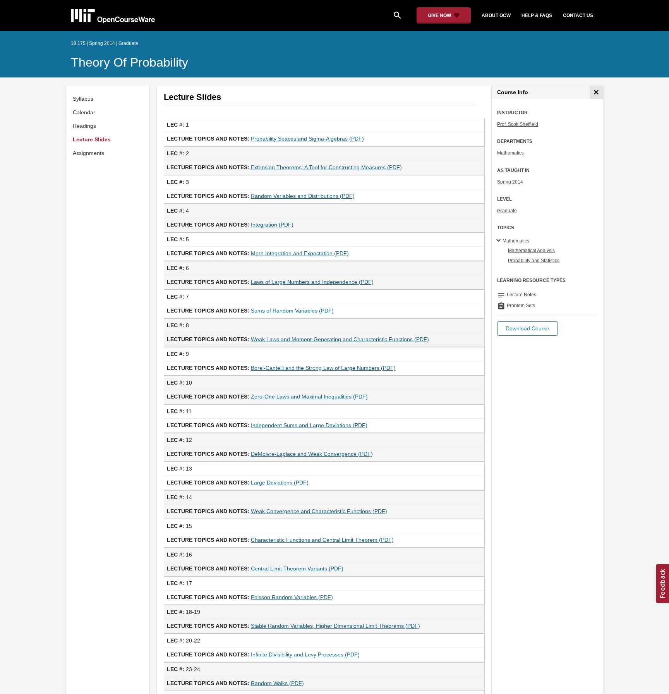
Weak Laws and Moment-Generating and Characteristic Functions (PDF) (340, 339)
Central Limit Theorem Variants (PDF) (297, 568)
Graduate (507, 210)
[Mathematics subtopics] (499, 241)
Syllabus (83, 99)
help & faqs (536, 15)
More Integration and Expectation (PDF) (300, 253)
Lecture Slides (92, 139)
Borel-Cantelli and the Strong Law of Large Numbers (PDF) (323, 368)
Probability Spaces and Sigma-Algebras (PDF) (307, 139)
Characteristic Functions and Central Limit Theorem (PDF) (322, 540)
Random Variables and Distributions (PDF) (303, 196)
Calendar (84, 112)
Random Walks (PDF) (277, 683)
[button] (527, 328)
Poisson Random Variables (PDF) (292, 597)
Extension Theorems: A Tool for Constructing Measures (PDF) (326, 167)
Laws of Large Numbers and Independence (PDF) (312, 282)
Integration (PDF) (272, 225)
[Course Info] (596, 92)
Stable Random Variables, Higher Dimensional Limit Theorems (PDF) (335, 626)
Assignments (88, 153)
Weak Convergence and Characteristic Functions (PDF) (319, 511)
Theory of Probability (129, 62)
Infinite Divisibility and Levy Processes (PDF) (305, 654)
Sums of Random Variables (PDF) (292, 310)
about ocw (496, 15)
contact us (578, 15)
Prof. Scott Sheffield (517, 124)
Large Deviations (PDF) (280, 482)
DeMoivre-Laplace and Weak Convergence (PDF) (312, 454)
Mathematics (510, 153)
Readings (84, 126)
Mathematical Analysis (531, 250)
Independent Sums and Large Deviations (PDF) (309, 425)
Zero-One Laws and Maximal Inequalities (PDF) (309, 396)
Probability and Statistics (533, 260)
